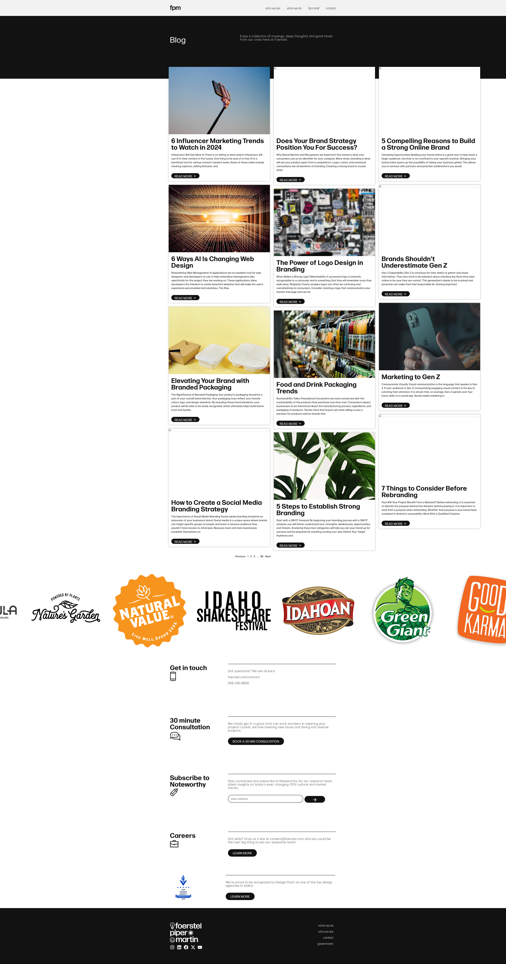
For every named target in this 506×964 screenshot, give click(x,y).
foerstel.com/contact (244, 677)
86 (261, 556)
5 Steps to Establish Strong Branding (318, 509)
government (325, 944)
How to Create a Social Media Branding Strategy (216, 505)
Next (268, 556)
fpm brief (314, 8)
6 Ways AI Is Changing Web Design (212, 261)
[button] (4, 611)
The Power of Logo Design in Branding (319, 265)
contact (331, 8)
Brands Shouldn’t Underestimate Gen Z (414, 261)
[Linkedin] (179, 947)
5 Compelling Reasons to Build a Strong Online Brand (428, 143)
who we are (273, 8)
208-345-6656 (238, 683)
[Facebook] (186, 947)
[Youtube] (200, 947)
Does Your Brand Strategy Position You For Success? (316, 143)
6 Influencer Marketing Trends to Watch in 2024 (217, 143)
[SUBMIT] (315, 799)
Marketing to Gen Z (411, 376)
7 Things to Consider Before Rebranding (424, 491)
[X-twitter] (193, 947)
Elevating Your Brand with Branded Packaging (210, 383)
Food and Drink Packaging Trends (316, 387)
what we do (294, 8)
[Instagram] (172, 947)
